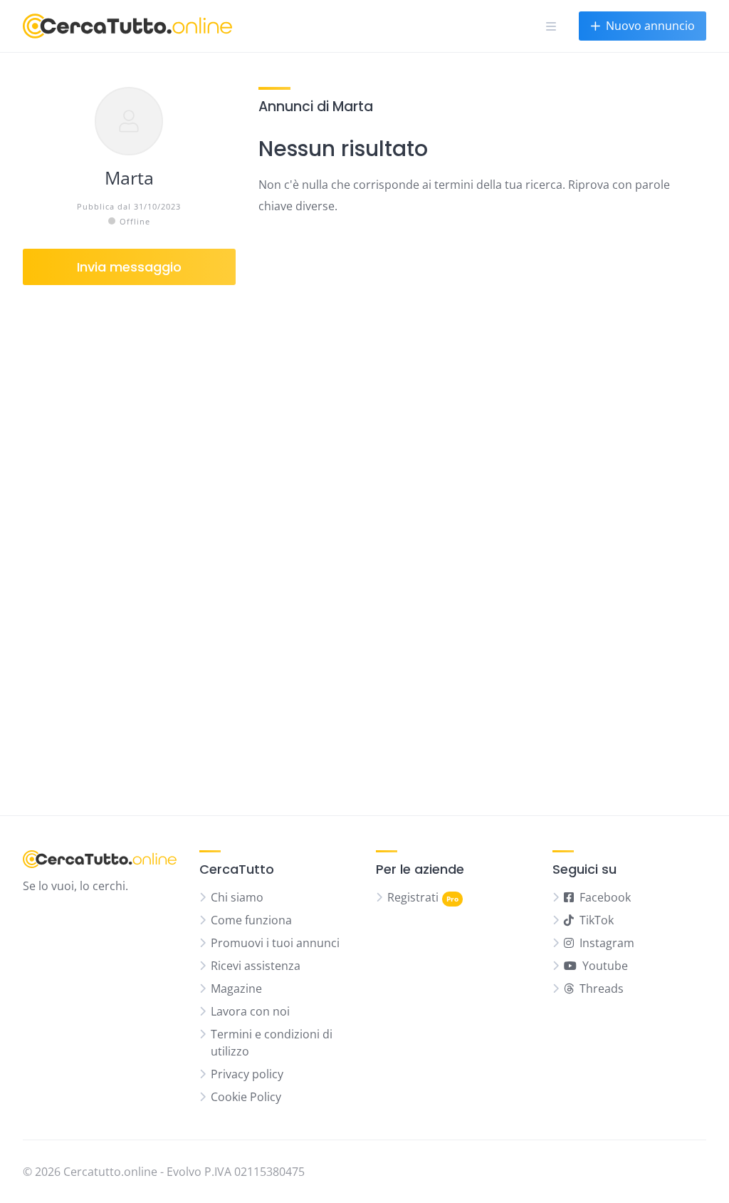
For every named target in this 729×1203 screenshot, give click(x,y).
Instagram (606, 943)
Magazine (236, 988)
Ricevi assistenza (255, 966)
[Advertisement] (129, 544)
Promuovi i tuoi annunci (275, 943)
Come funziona (251, 920)
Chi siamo (237, 897)
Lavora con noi (250, 1011)
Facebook (605, 897)
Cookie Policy (246, 1097)
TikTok (596, 920)
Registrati (413, 897)
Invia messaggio (129, 267)
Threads (601, 988)
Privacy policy (247, 1074)
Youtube (605, 966)
